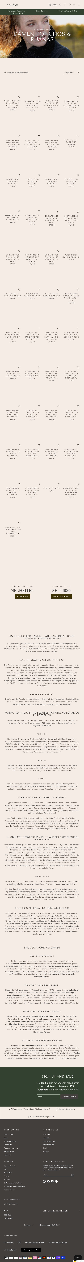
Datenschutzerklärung (34, 1242)
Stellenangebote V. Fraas (13, 1183)
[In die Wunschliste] (19, 96)
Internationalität (49, 1141)
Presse (6, 1176)
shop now (22, 596)
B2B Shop (7, 1215)
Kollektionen (45, 29)
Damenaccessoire (47, 992)
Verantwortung (48, 1145)
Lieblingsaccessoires (56, 1211)
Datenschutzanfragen (57, 1242)
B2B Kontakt (8, 1218)
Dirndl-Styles (8, 1134)
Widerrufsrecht (10, 1250)
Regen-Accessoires (11, 1148)
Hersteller (46, 1138)
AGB (19, 1242)
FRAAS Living (9, 1151)
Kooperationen (9, 1190)
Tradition (46, 1134)
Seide (6, 1138)
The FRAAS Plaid (10, 1141)
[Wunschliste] (65, 4)
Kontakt (7, 1179)
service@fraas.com (11, 1204)
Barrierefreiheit (9, 1166)
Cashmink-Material (26, 1029)
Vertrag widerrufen (31, 1250)
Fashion (46, 1151)
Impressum (8, 1242)
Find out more (61, 596)
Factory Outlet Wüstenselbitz (14, 1186)
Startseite (36, 29)
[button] (78, 1261)
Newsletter (8, 1173)
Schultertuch (30, 894)
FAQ (5, 1169)
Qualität (46, 1148)
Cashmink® (8, 1145)
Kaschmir (7, 1155)
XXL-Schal (12, 894)
